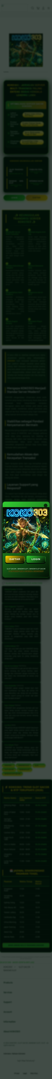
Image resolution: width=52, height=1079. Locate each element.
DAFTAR (14, 559)
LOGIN (36, 559)
